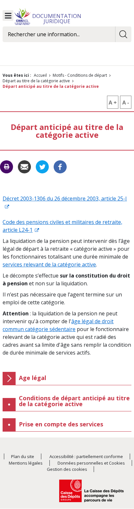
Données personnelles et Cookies (91, 463)
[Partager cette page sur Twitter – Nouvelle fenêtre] (42, 166)
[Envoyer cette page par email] (24, 166)
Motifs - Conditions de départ (80, 75)
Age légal (32, 378)
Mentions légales (26, 463)
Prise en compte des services (61, 424)
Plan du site (22, 456)
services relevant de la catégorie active (49, 264)
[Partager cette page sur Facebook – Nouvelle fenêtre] (60, 166)
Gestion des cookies (67, 469)
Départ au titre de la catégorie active (36, 81)
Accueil (40, 75)
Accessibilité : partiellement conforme (86, 456)
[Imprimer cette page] (6, 166)
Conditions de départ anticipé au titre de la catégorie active (74, 401)
